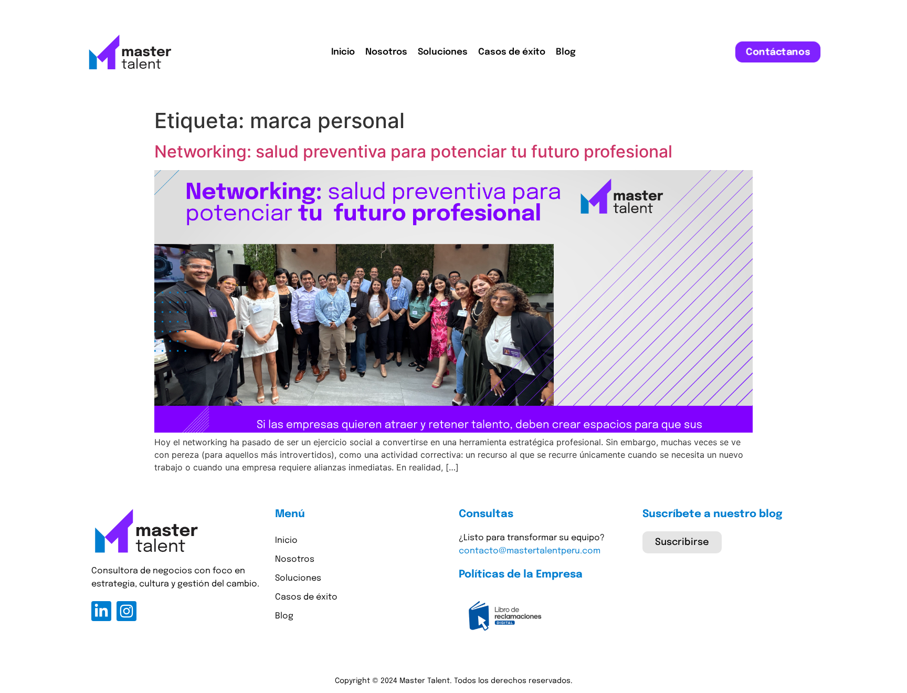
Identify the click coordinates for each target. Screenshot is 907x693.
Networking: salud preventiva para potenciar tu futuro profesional (413, 151)
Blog (566, 52)
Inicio (343, 52)
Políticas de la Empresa (521, 574)
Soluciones (443, 52)
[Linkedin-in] (101, 611)
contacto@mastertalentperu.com (529, 551)
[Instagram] (126, 611)
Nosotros (386, 52)
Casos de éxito (511, 52)
